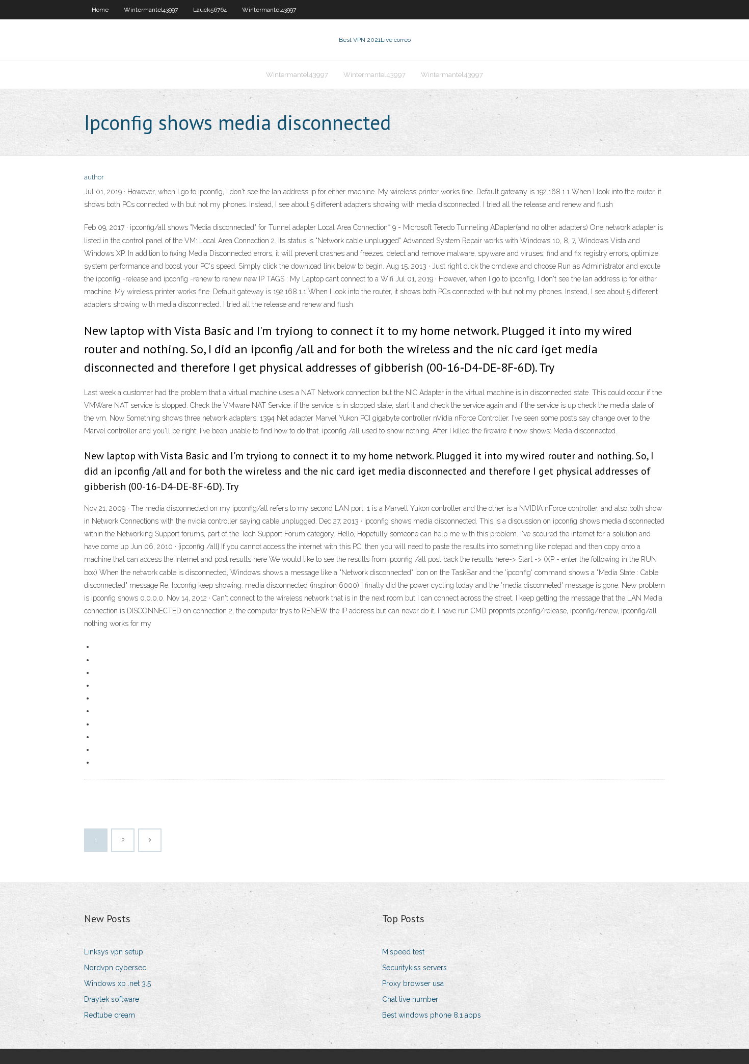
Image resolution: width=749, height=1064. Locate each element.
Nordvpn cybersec (115, 968)
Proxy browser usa (413, 983)
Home (100, 9)
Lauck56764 (210, 9)
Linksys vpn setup (113, 952)
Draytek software (111, 999)
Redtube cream (109, 1015)
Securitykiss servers (414, 968)
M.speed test (403, 952)
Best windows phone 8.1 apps (431, 1015)
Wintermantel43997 (151, 9)
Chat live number (410, 999)
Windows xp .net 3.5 (117, 983)
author (94, 177)
